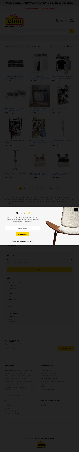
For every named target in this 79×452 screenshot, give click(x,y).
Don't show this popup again (23, 241)
